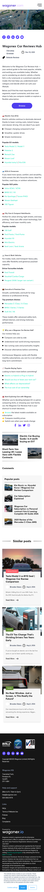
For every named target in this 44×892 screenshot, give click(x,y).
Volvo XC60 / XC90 (12, 188)
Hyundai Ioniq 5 (11, 162)
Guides (9, 629)
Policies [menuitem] (5, 815)
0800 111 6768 (7, 855)
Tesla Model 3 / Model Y (14, 146)
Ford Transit (9, 272)
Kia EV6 (22, 162)
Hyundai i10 (9, 238)
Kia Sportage (10, 196)
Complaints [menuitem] (6, 822)
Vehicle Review (12, 57)
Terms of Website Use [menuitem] (10, 812)
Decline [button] (32, 887)
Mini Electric (10, 242)
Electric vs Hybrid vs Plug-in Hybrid (19, 375)
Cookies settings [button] (12, 887)
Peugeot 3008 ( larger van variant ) (19, 280)
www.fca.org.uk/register (14, 852)
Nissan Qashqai (11, 200)
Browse (8, 412)
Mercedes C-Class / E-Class (16, 303)
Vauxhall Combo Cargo (14, 276)
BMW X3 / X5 (10, 192)
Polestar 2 (9, 150)
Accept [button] (23, 887)
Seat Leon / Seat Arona (14, 246)
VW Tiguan (9, 204)
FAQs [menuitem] (4, 808)
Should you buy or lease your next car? (20, 379)
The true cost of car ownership (17, 387)
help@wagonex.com (9, 795)
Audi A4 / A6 (10, 311)
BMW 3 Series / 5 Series (14, 307)
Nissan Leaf (9, 158)
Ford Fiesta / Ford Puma (14, 234)
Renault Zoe (10, 154)
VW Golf (8, 230)
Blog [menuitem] (3, 818)
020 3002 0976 (7, 798)
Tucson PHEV (22, 196)
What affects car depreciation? (17, 383)
